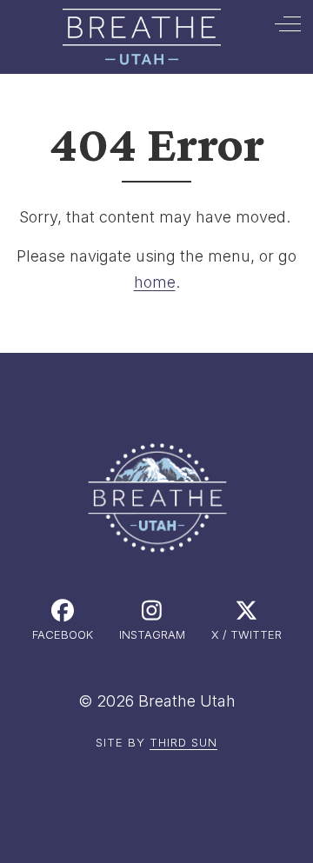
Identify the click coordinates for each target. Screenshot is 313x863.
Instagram (152, 634)
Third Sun (183, 742)
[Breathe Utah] (141, 37)
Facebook (62, 634)
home (155, 282)
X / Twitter (246, 634)
